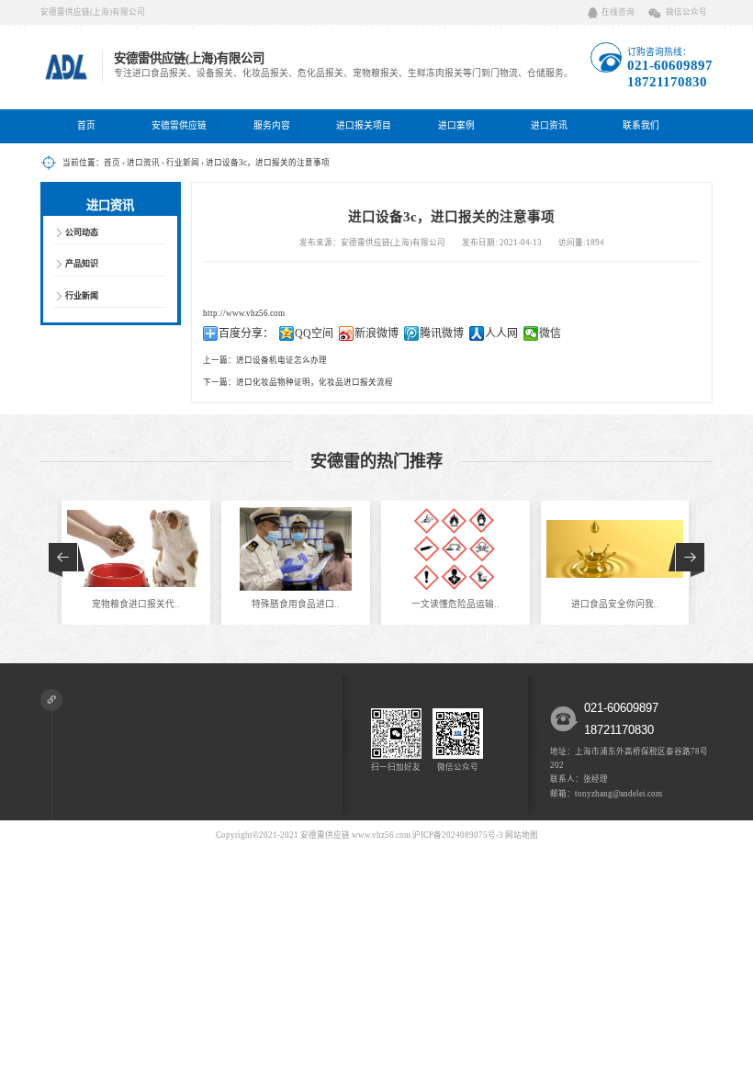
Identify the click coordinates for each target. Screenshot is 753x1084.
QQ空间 (314, 333)
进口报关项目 (363, 125)
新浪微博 (376, 333)
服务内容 (271, 125)
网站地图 (521, 835)
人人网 (501, 333)
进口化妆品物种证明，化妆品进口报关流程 (314, 382)
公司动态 (81, 232)
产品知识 (81, 263)
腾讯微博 (442, 333)
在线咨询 (618, 12)
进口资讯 (549, 125)
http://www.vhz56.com (244, 313)
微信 (550, 333)
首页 (86, 125)
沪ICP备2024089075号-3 (457, 835)
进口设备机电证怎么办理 (281, 360)
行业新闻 (182, 162)
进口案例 (456, 125)
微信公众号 (686, 12)
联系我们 (641, 125)
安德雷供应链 (179, 125)
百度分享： (246, 333)
